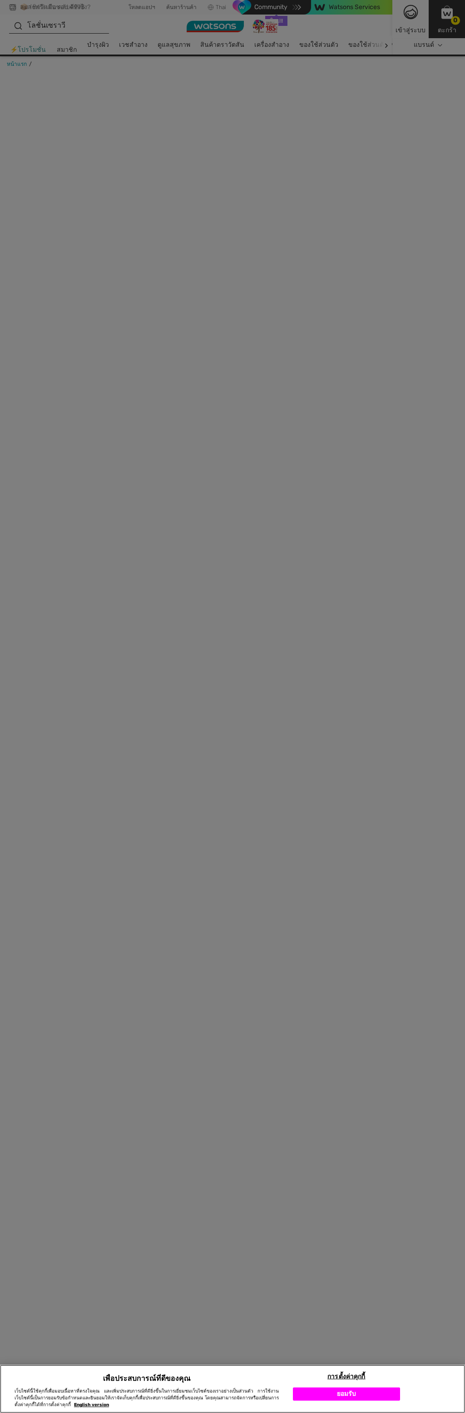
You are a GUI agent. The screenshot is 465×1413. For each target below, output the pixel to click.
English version (91, 1405)
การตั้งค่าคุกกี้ (346, 1376)
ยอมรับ (346, 1394)
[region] (232, 1389)
